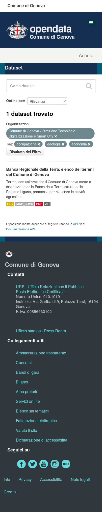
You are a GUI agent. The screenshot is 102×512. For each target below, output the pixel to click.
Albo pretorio (27, 391)
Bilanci (22, 382)
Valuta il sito (26, 430)
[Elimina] (55, 136)
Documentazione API (20, 229)
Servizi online (28, 401)
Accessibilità (51, 479)
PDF (39, 204)
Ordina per (15, 100)
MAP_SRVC (24, 204)
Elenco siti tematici (32, 411)
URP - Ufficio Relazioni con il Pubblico (50, 286)
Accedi (86, 55)
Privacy (25, 479)
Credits (10, 492)
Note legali (80, 479)
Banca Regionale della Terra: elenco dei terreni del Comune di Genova (50, 171)
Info (7, 479)
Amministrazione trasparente (41, 353)
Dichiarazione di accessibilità (41, 440)
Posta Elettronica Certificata (40, 291)
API (75, 224)
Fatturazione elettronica (36, 420)
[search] (89, 86)
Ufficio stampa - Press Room (41, 331)
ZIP (47, 204)
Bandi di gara (27, 372)
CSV (10, 204)
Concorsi (24, 362)
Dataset (14, 67)
